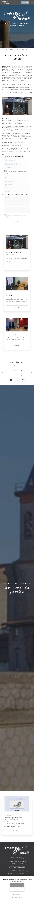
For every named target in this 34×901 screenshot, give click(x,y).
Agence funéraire (8, 161)
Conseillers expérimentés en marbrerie (15, 294)
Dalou (6, 180)
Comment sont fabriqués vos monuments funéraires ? (13, 818)
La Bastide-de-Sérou (8, 184)
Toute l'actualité (17, 831)
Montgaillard (7, 190)
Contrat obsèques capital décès (10, 167)
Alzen (6, 175)
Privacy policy (17, 897)
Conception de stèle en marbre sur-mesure (13, 163)
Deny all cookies (17, 889)
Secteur (7, 49)
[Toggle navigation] (32, 2)
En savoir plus (17, 266)
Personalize (17, 894)
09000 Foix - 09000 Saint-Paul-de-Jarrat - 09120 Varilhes (17, 40)
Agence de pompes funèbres (10, 160)
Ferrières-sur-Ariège (9, 181)
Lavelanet (6, 185)
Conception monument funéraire (11, 164)
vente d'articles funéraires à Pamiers (22, 142)
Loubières (6, 187)
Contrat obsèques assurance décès (11, 166)
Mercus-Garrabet (8, 188)
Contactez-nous (17, 42)
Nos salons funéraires (12, 335)
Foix (5, 182)
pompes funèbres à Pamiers (18, 66)
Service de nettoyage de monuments (13, 253)
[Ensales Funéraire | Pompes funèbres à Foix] (5, 2)
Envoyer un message (17, 370)
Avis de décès (25, 2)
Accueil (2, 49)
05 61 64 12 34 (17, 38)
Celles (6, 177)
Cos (5, 178)
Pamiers (11, 49)
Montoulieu (7, 191)
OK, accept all (17, 884)
